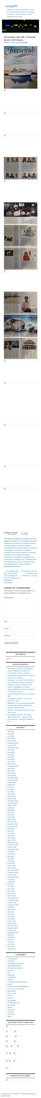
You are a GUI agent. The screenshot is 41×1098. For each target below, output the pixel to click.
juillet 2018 (11, 909)
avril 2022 (11, 815)
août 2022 (11, 808)
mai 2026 (11, 734)
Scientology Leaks (27, 539)
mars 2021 (11, 835)
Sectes (10, 1007)
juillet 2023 (11, 785)
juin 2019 (11, 884)
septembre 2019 (13, 877)
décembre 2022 (13, 801)
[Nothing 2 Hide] (8, 1068)
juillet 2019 (11, 882)
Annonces (11, 961)
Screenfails (11, 1005)
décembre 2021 (13, 824)
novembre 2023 (13, 780)
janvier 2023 (12, 798)
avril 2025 (11, 759)
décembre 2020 (13, 842)
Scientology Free (31, 559)
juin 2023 (11, 787)
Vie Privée (11, 1014)
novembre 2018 (13, 900)
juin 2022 (11, 812)
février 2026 (12, 741)
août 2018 (11, 907)
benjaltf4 (11, 6)
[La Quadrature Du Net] (15, 1061)
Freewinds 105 (17, 543)
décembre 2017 (13, 926)
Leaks (10, 984)
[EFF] (19, 1046)
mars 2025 (11, 761)
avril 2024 (11, 768)
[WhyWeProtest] (14, 1046)
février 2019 (12, 893)
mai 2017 (11, 942)
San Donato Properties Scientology (23, 552)
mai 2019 (11, 886)
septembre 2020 (13, 849)
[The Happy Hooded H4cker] (11, 1053)
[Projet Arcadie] (18, 1053)
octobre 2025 (12, 745)
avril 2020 (11, 861)
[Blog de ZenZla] (17, 1041)
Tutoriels (10, 1012)
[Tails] (8, 1046)
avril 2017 (11, 944)
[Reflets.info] (18, 1036)
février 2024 (12, 773)
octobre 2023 (12, 782)
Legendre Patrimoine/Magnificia (18, 986)
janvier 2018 (12, 923)
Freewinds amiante (29, 543)
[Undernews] (10, 1036)
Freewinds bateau (10, 545)
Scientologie (8, 555)
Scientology (8, 559)
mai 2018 (11, 914)
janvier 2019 (12, 896)
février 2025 (12, 764)
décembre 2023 (13, 778)
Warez (10, 1016)
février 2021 (12, 838)
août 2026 (11, 731)
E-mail (6, 628)
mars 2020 (11, 863)
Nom (6, 621)
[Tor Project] (7, 1053)
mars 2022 (11, 817)
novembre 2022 (13, 803)
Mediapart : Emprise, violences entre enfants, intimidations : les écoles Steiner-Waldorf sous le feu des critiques (21, 687)
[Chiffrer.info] (11, 1061)
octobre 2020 (12, 847)
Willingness (30, 1094)
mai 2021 (11, 831)
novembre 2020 (13, 845)
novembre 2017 (13, 928)
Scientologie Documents (21, 555)
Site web (7, 635)
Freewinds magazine (24, 545)
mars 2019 (11, 891)
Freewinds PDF (9, 548)
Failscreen (11, 975)
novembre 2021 (13, 826)
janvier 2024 (12, 775)
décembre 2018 (13, 898)
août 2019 (11, 879)
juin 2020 (11, 856)
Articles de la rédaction (15, 968)
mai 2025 (11, 757)
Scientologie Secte (28, 557)
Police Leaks (12, 993)
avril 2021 (11, 833)
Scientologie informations (12, 557)
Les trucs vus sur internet (16, 989)
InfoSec (10, 979)
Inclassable (11, 977)
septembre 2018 (13, 905)
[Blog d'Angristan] (10, 1041)
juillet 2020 (11, 854)
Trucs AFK (11, 1009)
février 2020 (12, 865)
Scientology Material (11, 564)
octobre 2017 (12, 930)
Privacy (10, 996)
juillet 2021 (11, 828)
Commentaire (9, 597)
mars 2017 (11, 946)
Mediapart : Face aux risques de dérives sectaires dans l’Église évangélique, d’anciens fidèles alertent (21, 705)
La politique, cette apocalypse (18, 982)
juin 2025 (11, 755)
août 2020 (11, 852)
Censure (10, 970)
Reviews (10, 998)
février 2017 (12, 949)
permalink (17, 566)
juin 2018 (11, 912)
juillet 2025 (11, 752)
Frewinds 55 (17, 550)
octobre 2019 (12, 875)
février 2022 (12, 819)
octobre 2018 (12, 902)
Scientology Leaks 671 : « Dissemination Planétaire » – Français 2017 (21, 694)
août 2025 (11, 750)
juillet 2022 (11, 810)
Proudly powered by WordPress (11, 1094)
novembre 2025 (13, 743)
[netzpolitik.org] (15, 1027)
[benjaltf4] (20, 27)
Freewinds (7, 543)
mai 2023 (11, 789)
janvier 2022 (12, 822)
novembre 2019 (13, 872)
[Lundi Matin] (10, 1032)
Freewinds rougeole (22, 548)
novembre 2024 (13, 766)
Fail (9, 972)
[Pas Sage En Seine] (7, 1061)
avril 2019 (11, 889)
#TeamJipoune (13, 959)
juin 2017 (11, 939)
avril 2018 (11, 916)
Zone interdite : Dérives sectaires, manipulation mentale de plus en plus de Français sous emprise (21, 675)
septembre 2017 (13, 933)
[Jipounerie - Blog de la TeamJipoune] (18, 1032)
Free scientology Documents (26, 541)
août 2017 (11, 935)
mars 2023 (11, 794)
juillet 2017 (11, 937)
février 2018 (12, 921)
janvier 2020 (12, 868)
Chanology (12, 541)
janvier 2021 (12, 840)
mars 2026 (11, 738)
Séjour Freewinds (24, 564)
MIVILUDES (12, 991)
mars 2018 (11, 919)
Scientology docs (18, 559)
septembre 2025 (13, 748)
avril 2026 (11, 736)
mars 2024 (11, 771)
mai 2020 (11, 859)
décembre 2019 (13, 870)
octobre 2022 (12, 805)
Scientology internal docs (12, 562)
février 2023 (12, 796)
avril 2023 (11, 792)
